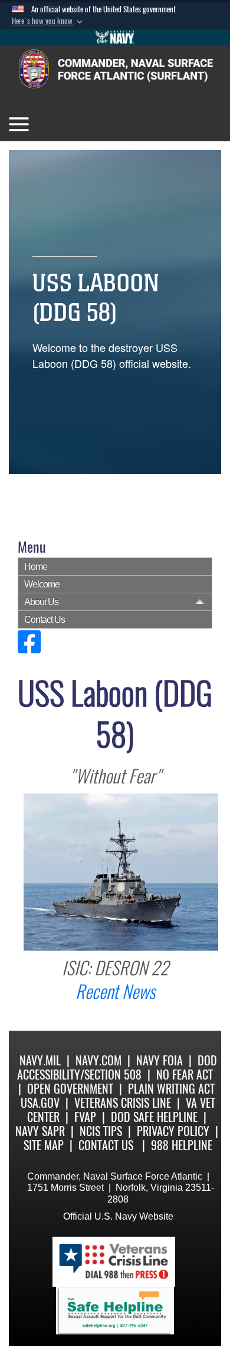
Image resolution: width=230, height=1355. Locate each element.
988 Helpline (181, 1145)
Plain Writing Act (171, 1089)
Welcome (42, 584)
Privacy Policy (173, 1131)
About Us (41, 602)
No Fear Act (184, 1074)
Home (35, 567)
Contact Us (44, 620)
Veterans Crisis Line (122, 1103)
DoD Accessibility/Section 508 (117, 1067)
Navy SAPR (40, 1131)
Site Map (44, 1145)
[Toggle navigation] (19, 124)
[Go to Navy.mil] (115, 37)
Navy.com (98, 1060)
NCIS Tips (101, 1131)
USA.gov (40, 1103)
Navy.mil (40, 1060)
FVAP (85, 1117)
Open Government (70, 1089)
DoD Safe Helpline (154, 1117)
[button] (48, 21)
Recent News (115, 991)
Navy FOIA (159, 1060)
